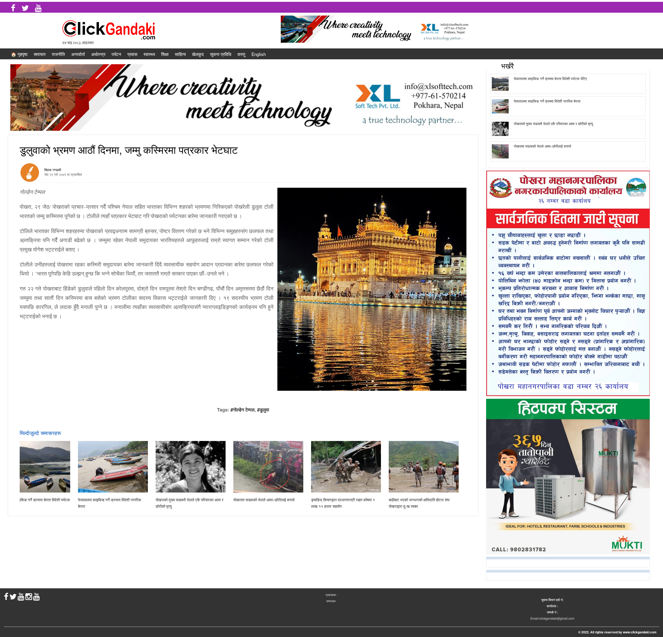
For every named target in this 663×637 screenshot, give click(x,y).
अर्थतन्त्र (98, 54)
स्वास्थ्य (149, 54)
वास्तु (241, 54)
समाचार (40, 54)
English (258, 54)
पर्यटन (116, 54)
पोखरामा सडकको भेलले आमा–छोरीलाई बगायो (263, 499)
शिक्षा (165, 54)
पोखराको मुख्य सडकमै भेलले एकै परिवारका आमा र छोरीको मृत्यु (553, 123)
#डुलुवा (263, 409)
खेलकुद (198, 54)
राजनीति (58, 54)
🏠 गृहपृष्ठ (19, 54)
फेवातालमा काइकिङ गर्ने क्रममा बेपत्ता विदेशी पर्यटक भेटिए (550, 78)
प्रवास (132, 54)
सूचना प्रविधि (220, 54)
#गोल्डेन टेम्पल (242, 409)
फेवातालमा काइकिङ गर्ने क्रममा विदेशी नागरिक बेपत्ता (547, 101)
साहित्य (180, 54)
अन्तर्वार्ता (78, 54)
